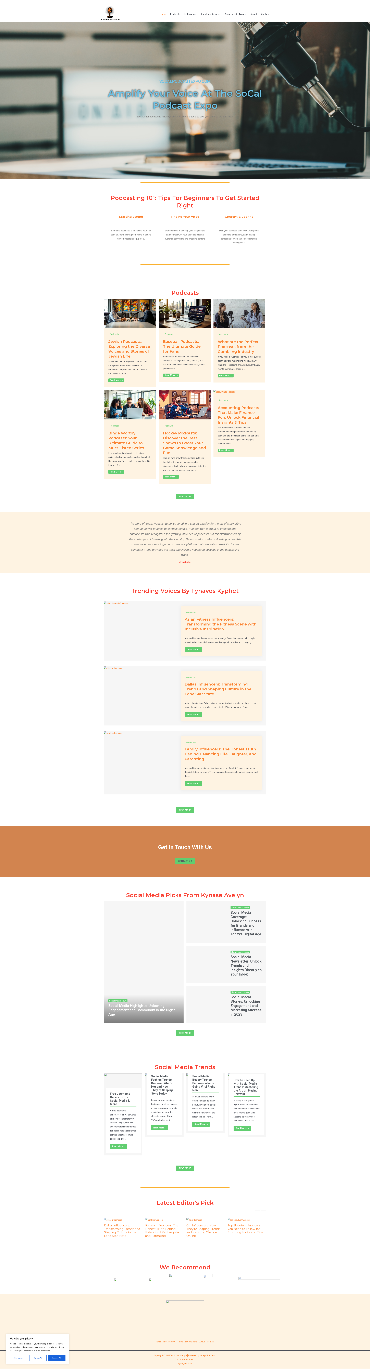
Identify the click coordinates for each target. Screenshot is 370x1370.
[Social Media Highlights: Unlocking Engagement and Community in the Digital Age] (144, 962)
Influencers (190, 14)
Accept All (56, 1358)
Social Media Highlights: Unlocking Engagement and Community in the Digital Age (142, 1010)
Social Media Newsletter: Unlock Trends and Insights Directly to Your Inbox (246, 965)
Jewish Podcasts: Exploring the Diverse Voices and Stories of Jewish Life (129, 348)
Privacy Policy (169, 1341)
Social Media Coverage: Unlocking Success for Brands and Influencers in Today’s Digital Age (246, 923)
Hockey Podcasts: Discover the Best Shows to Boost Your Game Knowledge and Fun (184, 443)
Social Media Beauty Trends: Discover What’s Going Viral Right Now (203, 1083)
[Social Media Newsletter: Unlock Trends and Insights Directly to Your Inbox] (206, 964)
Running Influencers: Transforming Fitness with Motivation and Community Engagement (247, 1231)
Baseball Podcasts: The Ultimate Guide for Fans (182, 346)
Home (163, 14)
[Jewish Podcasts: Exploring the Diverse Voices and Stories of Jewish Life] (130, 313)
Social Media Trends (235, 14)
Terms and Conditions (187, 1341)
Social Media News (210, 14)
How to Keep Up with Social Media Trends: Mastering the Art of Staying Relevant (246, 1087)
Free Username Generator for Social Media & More (120, 1099)
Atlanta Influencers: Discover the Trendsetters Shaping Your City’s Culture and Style (205, 1231)
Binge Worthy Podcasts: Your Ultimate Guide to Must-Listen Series (126, 440)
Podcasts (175, 14)
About (253, 14)
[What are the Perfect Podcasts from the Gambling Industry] (239, 313)
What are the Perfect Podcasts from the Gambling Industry (238, 347)
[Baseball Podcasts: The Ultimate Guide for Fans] (184, 313)
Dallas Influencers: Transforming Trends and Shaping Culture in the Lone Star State (218, 689)
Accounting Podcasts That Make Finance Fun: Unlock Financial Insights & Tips (238, 415)
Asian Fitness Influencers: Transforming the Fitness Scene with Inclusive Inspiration (221, 624)
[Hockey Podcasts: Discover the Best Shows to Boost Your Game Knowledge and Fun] (184, 404)
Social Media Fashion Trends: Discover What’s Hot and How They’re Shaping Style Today (162, 1085)
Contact (265, 14)
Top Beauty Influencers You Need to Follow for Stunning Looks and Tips (163, 1229)
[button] (263, 1213)
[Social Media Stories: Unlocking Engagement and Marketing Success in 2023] (206, 1004)
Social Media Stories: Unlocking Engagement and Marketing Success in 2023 (246, 1005)
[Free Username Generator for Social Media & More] (123, 1083)
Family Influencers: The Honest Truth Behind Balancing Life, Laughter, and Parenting (221, 754)
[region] (37, 1349)
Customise (19, 1358)
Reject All (38, 1358)
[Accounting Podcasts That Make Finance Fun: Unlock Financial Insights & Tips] (224, 391)
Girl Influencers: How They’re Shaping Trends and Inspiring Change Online (121, 1231)
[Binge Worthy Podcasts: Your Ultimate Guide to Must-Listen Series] (130, 404)
